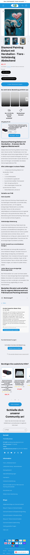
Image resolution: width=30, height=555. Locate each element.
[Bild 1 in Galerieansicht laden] (7, 41)
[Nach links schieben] (1, 41)
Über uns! (5, 529)
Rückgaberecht (7, 470)
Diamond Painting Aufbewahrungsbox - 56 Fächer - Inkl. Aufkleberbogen (19, 382)
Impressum (6, 477)
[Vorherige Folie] (2, 99)
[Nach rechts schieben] (28, 41)
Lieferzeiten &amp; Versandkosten (12, 466)
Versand (9, 66)
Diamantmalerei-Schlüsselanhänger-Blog (14, 511)
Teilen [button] (4, 303)
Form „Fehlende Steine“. (9, 462)
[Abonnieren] (25, 430)
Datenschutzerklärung (9, 481)
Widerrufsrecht (11, 550)
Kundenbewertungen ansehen (11, 330)
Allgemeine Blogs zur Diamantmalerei (13, 504)
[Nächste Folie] (27, 99)
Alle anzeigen (15, 404)
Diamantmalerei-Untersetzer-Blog (12, 515)
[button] (3, 5)
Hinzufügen (14, 135)
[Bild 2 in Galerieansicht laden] (15, 41)
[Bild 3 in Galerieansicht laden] (22, 41)
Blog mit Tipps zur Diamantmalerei (12, 508)
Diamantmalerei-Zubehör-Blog (11, 522)
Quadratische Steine (9, 78)
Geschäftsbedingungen (9, 473)
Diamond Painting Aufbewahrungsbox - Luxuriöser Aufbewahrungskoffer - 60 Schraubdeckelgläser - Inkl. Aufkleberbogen (7, 385)
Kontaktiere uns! (7, 490)
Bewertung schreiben (15, 348)
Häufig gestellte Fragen (9, 526)
